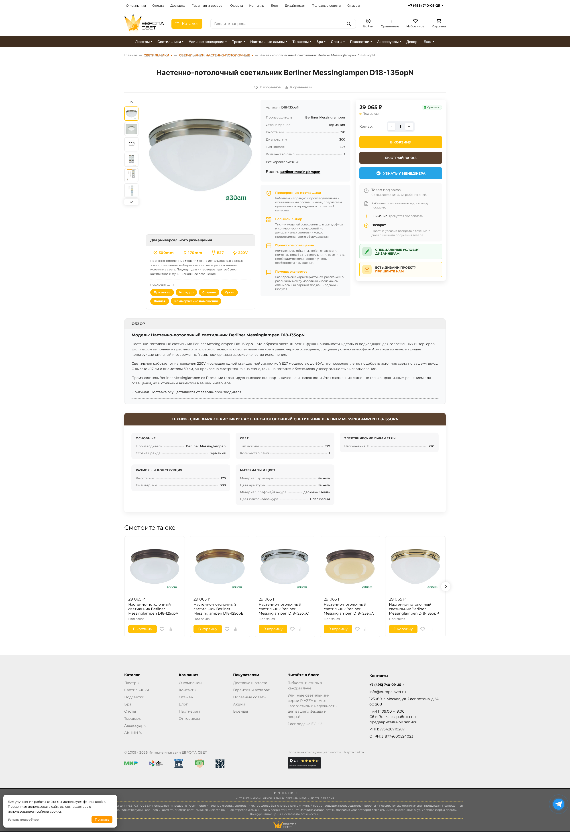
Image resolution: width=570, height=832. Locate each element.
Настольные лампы (267, 41)
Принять (102, 820)
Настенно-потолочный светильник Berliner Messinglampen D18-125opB (218, 608)
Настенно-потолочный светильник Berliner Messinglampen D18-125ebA (349, 608)
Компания (188, 675)
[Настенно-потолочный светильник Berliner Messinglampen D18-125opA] (154, 566)
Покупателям (246, 675)
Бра (319, 41)
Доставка (177, 6)
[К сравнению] (170, 629)
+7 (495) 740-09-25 (424, 6)
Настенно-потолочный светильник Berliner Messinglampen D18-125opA (153, 608)
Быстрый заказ (401, 158)
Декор (411, 41)
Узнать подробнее (23, 820)
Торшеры (300, 41)
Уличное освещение (206, 41)
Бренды (240, 711)
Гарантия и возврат (208, 6)
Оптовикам (189, 718)
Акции (239, 704)
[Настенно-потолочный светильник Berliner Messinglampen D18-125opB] (219, 566)
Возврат (378, 225)
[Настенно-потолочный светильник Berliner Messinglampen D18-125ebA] (350, 566)
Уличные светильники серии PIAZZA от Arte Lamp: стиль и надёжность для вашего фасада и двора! (312, 706)
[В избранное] (162, 629)
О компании (136, 6)
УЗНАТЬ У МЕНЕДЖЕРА (404, 173)
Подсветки (359, 41)
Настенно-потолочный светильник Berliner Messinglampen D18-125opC (284, 608)
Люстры (142, 41)
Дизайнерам (295, 6)
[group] (200, 166)
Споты (336, 41)
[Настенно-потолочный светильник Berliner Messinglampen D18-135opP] (415, 566)
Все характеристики (282, 162)
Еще (427, 42)
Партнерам (189, 711)
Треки (237, 41)
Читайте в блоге (303, 675)
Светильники (169, 41)
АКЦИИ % (133, 733)
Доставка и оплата (250, 683)
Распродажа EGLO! (305, 724)
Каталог (132, 675)
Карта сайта (354, 752)
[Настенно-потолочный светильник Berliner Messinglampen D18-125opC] (285, 566)
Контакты (257, 6)
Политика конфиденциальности (314, 752)
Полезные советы (326, 6)
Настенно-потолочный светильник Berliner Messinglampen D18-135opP (414, 608)
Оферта (236, 6)
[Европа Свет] (144, 23)
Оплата (158, 6)
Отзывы (353, 6)
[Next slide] (131, 202)
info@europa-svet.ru (387, 692)
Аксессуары (388, 41)
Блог (275, 6)
